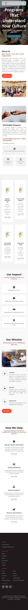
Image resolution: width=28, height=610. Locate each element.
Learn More (7, 75)
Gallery (14, 573)
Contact (4, 565)
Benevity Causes (6, 580)
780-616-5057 (5, 544)
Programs (4, 556)
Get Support (5, 560)
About (3, 553)
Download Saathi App (18, 580)
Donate (3, 563)
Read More (7, 411)
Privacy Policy (16, 578)
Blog (14, 571)
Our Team (4, 575)
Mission (3, 573)
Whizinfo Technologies (14, 599)
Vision (3, 571)
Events (3, 558)
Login (3, 578)
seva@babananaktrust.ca (8, 547)
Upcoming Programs (14, 36)
